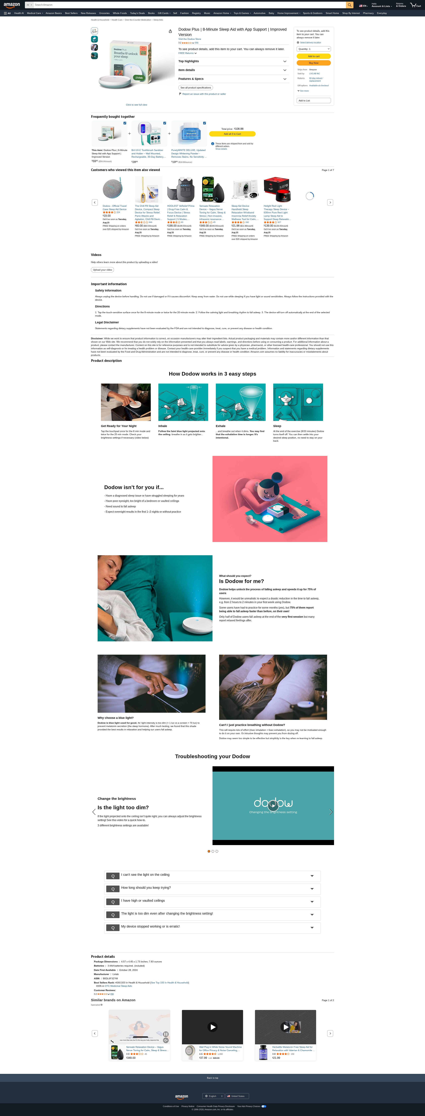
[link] (149, 133)
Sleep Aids (158, 20)
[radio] (94, 31)
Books (151, 13)
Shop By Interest (351, 13)
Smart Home (332, 13)
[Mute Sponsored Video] (166, 1041)
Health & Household (100, 20)
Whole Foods (120, 13)
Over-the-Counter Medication (138, 20)
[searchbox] (190, 5)
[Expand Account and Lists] (391, 6)
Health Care (117, 20)
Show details (221, 149)
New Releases (88, 13)
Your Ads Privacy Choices (248, 1106)
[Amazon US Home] (181, 1097)
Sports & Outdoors (312, 13)
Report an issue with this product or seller (204, 94)
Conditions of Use (171, 1106)
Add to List (304, 100)
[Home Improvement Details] (299, 13)
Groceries (104, 13)
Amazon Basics (54, 13)
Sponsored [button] (95, 1005)
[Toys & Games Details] (250, 13)
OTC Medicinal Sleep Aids (118, 986)
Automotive (259, 13)
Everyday (382, 13)
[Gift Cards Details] (170, 13)
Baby (271, 13)
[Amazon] (12, 5)
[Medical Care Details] (42, 13)
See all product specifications (195, 87)
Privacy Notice (187, 1106)
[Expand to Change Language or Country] (367, 6)
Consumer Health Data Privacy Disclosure (216, 1106)
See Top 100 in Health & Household (169, 982)
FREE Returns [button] (186, 53)
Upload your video (102, 269)
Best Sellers (71, 13)
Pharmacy (368, 13)
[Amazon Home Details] (230, 13)
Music (207, 13)
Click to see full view (136, 104)
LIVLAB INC (314, 73)
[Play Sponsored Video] (212, 1027)
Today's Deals (137, 13)
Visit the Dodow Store (189, 39)
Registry (196, 13)
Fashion (184, 13)
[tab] (209, 851)
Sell (175, 13)
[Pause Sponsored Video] (166, 1034)
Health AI (19, 13)
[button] (7, 13)
